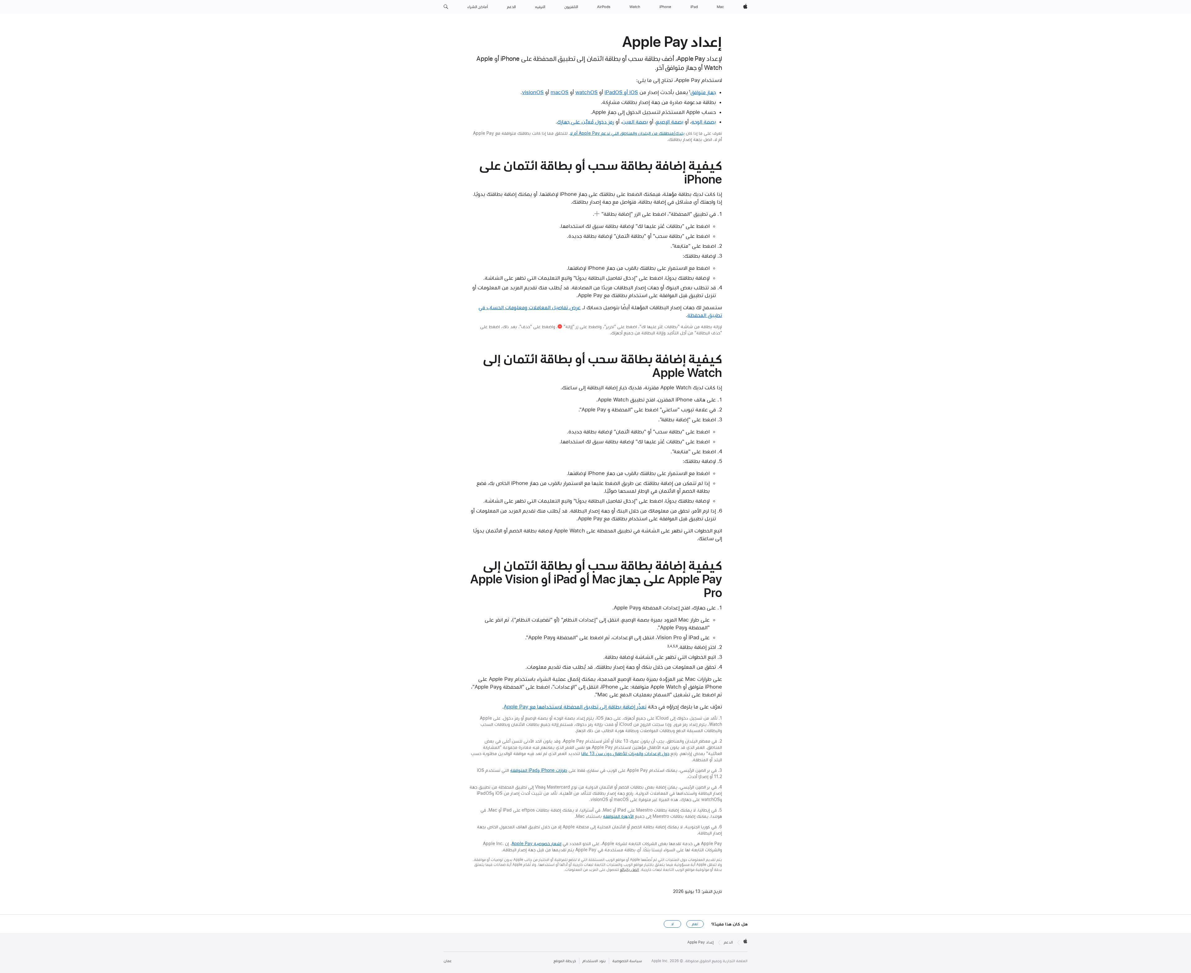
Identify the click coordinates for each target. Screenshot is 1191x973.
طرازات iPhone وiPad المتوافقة (538, 770)
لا (672, 924)
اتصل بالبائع (629, 869)
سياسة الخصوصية (627, 961)
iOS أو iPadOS (621, 92)
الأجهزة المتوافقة (618, 816)
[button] (446, 7)
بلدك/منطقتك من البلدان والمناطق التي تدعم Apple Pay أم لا (627, 133)
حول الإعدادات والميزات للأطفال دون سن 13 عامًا (625, 753)
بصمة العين (635, 122)
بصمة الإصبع (669, 122)
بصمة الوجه (703, 122)
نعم (695, 924)
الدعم (728, 942)
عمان (448, 961)
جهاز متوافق (703, 92)
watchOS (586, 92)
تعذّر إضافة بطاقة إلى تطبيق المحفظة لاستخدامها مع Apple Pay (575, 707)
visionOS (533, 92)
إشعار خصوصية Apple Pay (536, 843)
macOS (560, 92)
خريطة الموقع (565, 961)
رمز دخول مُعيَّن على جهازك (585, 122)
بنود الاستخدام (594, 961)
